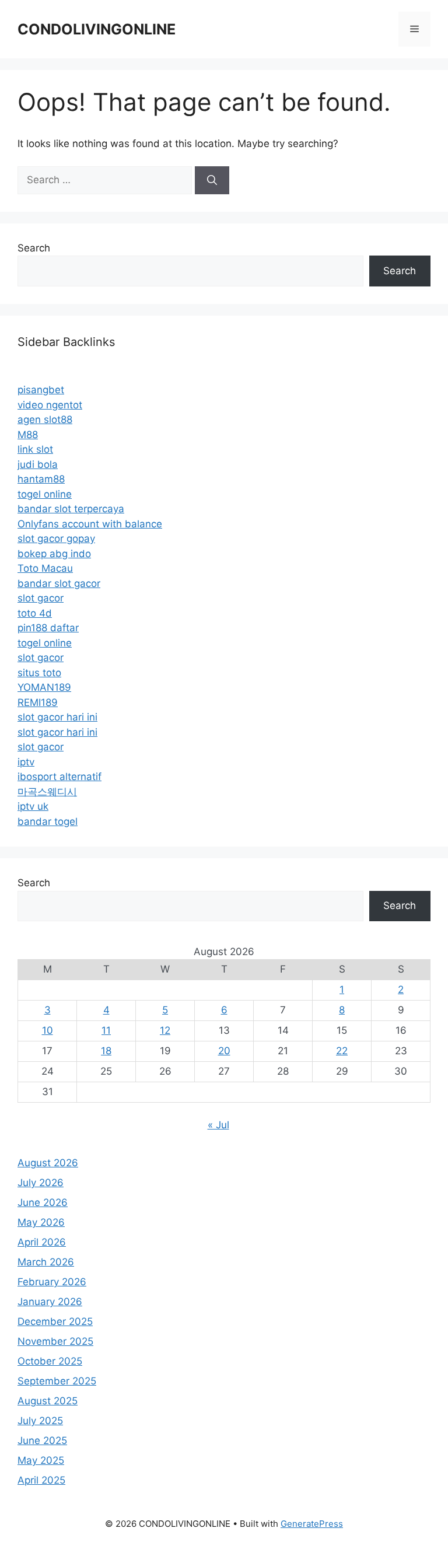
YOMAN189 (44, 687)
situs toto (39, 673)
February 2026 (52, 1282)
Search (34, 248)
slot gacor (41, 598)
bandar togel (48, 821)
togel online (45, 494)
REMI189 (38, 702)
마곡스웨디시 (47, 792)
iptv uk (33, 806)
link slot (35, 449)
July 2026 (41, 1182)
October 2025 (50, 1361)
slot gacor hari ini (57, 717)
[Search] (212, 180)
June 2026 (43, 1202)
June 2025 (42, 1440)
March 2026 (46, 1262)
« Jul (218, 1125)
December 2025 (55, 1321)
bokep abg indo (54, 554)
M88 (28, 434)
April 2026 (42, 1242)
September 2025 (57, 1381)
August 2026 (48, 1163)
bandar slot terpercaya (71, 509)
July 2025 (40, 1420)
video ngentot (50, 405)
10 (47, 1030)
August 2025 (48, 1401)
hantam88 (41, 479)
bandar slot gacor (59, 583)
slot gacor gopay (56, 538)
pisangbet (41, 390)
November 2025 (55, 1341)
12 (165, 1030)
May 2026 (41, 1222)
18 (106, 1051)
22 (342, 1051)
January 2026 (50, 1301)
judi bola (38, 464)
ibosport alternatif (60, 776)
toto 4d (35, 613)
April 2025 (41, 1480)
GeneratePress (312, 1523)
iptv (26, 762)
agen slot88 (45, 419)
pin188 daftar (48, 628)
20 (224, 1051)
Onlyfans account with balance (90, 524)
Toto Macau (45, 568)
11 (106, 1030)
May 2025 (41, 1460)
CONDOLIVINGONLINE (97, 29)
